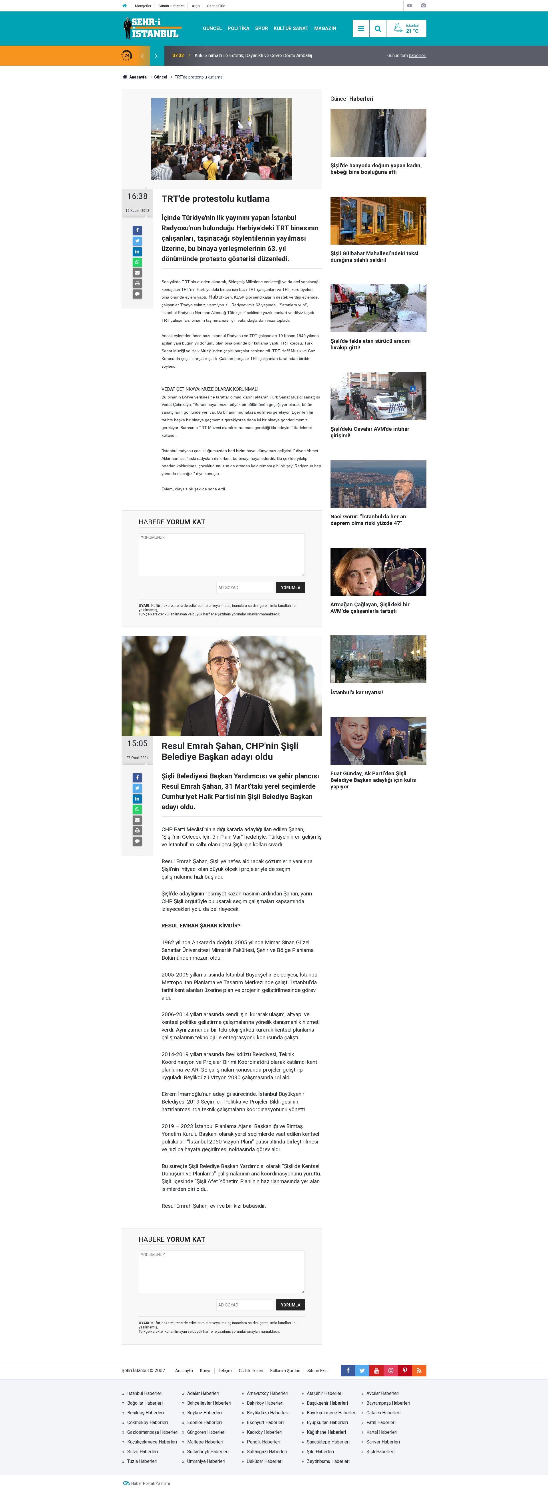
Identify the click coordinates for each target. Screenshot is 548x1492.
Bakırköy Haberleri (265, 1403)
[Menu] (361, 28)
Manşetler (143, 6)
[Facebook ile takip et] (348, 1370)
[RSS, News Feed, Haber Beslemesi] (419, 1370)
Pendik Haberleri (263, 1442)
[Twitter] (137, 241)
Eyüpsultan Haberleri (327, 1422)
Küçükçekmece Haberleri (152, 1442)
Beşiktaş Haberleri (145, 1413)
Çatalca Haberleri (383, 1413)
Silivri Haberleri (142, 1451)
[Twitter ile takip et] (362, 1370)
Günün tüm (406, 55)
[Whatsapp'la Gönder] (137, 262)
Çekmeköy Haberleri (147, 1422)
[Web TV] (409, 5)
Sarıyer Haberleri (383, 1442)
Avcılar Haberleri (382, 1393)
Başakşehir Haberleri (327, 1403)
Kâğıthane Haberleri (326, 1432)
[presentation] (142, 55)
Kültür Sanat (291, 28)
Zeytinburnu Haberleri (328, 1461)
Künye (205, 1370)
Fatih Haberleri (381, 1422)
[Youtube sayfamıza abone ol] (376, 1370)
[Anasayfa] (125, 6)
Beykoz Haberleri (204, 1413)
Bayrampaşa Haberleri (388, 1403)
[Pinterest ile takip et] (405, 1370)
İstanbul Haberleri (144, 1393)
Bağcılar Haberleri (145, 1403)
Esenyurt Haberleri (265, 1422)
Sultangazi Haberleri (267, 1451)
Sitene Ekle (216, 6)
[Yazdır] (137, 283)
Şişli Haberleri (380, 1451)
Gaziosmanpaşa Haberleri (152, 1432)
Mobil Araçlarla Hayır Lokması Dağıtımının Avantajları (247, 55)
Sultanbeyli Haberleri (208, 1451)
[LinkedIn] (137, 251)
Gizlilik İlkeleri (251, 1370)
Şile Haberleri (320, 1451)
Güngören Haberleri (206, 1432)
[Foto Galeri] (423, 5)
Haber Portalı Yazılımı (150, 1483)
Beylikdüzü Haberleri (267, 1413)
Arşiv (196, 6)
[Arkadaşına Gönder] (137, 272)
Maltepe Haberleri (205, 1442)
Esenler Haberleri (204, 1422)
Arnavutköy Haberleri (267, 1393)
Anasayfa (184, 1370)
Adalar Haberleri (203, 1393)
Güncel (212, 28)
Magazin (325, 28)
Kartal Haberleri (381, 1432)
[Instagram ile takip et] (391, 1370)
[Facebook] (137, 230)
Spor (261, 28)
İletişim (225, 1370)
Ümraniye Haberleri (206, 1461)
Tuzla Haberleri (142, 1461)
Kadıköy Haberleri (264, 1432)
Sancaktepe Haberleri (328, 1442)
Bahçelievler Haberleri (209, 1403)
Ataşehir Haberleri (324, 1393)
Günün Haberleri (171, 6)
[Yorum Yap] (137, 294)
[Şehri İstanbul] (152, 28)
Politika (238, 28)
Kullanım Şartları (285, 1370)
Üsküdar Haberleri (265, 1461)
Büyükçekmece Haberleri (331, 1413)
